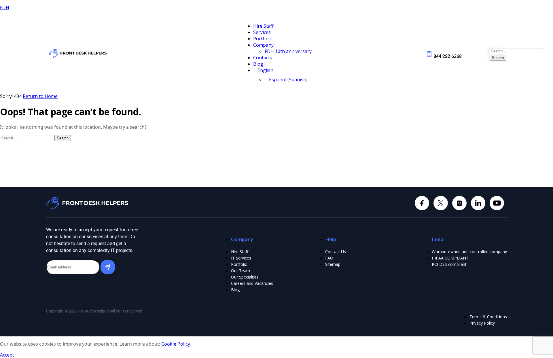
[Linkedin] (459, 203)
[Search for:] (516, 51)
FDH (4, 7)
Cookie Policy (175, 344)
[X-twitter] (440, 203)
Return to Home (40, 96)
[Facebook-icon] (422, 203)
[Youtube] (497, 203)
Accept (7, 355)
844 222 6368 (447, 56)
